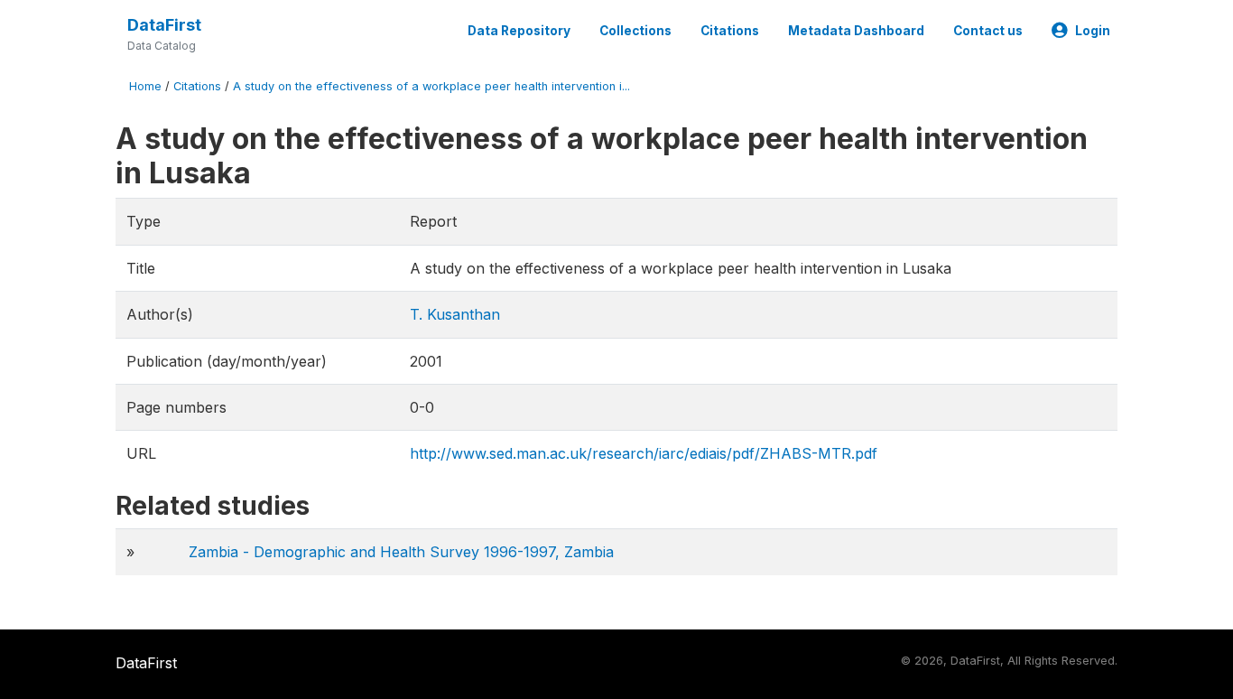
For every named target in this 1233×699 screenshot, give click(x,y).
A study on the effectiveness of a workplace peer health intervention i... (431, 86)
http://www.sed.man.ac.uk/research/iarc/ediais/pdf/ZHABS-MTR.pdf (643, 453)
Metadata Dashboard (856, 30)
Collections (635, 30)
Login (1092, 30)
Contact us (988, 30)
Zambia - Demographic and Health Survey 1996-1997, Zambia (401, 552)
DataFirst (164, 24)
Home (145, 86)
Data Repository (519, 30)
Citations (729, 30)
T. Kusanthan (455, 314)
